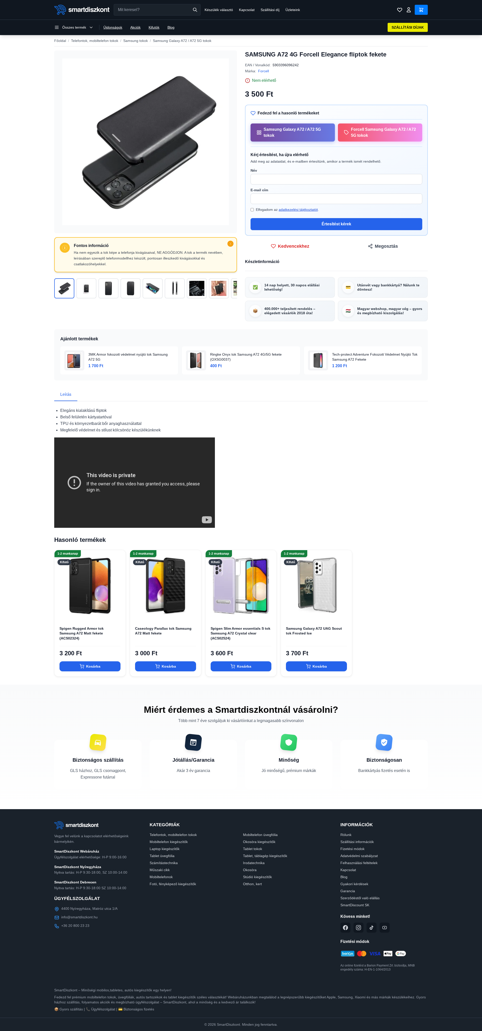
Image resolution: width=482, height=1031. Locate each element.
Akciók (135, 27)
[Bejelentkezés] (409, 10)
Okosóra (250, 870)
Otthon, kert (252, 884)
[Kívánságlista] (400, 10)
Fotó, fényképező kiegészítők (173, 884)
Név (254, 170)
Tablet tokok (252, 849)
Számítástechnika (164, 863)
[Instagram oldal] (358, 928)
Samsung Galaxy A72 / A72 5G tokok (182, 41)
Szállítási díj (270, 10)
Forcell (263, 71)
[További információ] (230, 244)
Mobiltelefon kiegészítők (169, 842)
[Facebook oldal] (345, 928)
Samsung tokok (135, 41)
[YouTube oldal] (385, 928)
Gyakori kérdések (354, 884)
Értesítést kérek (336, 224)
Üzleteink (292, 10)
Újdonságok (112, 27)
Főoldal (60, 41)
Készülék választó (219, 10)
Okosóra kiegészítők (259, 842)
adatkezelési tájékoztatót (298, 210)
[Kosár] (421, 10)
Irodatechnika (254, 863)
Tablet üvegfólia (162, 856)
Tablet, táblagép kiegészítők (265, 856)
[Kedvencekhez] (117, 613)
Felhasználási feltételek (359, 863)
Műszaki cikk (160, 870)
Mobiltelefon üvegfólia (260, 835)
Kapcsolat (247, 10)
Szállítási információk (357, 842)
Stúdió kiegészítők (257, 877)
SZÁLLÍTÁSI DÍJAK (408, 27)
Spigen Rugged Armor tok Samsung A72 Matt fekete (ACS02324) (81, 633)
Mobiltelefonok (161, 877)
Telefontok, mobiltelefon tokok (94, 41)
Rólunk (345, 835)
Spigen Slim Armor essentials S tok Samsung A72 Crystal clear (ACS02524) (240, 633)
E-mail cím (259, 190)
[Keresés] (195, 9)
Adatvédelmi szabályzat (359, 856)
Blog (170, 27)
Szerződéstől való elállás (360, 898)
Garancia (347, 891)
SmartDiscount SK (354, 905)
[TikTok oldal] (372, 928)
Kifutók (154, 27)
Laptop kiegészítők (164, 849)
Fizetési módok (352, 849)
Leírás (65, 394)
